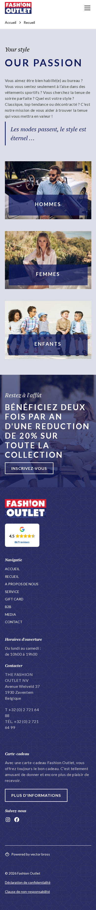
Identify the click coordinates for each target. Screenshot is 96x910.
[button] (86, 8)
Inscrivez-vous (29, 468)
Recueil (12, 576)
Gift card (14, 599)
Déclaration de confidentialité (27, 882)
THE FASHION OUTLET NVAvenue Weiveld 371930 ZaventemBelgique (22, 686)
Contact (13, 622)
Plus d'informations (36, 795)
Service (12, 591)
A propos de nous (21, 584)
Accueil (12, 569)
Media (10, 614)
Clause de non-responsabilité (27, 891)
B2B (8, 607)
